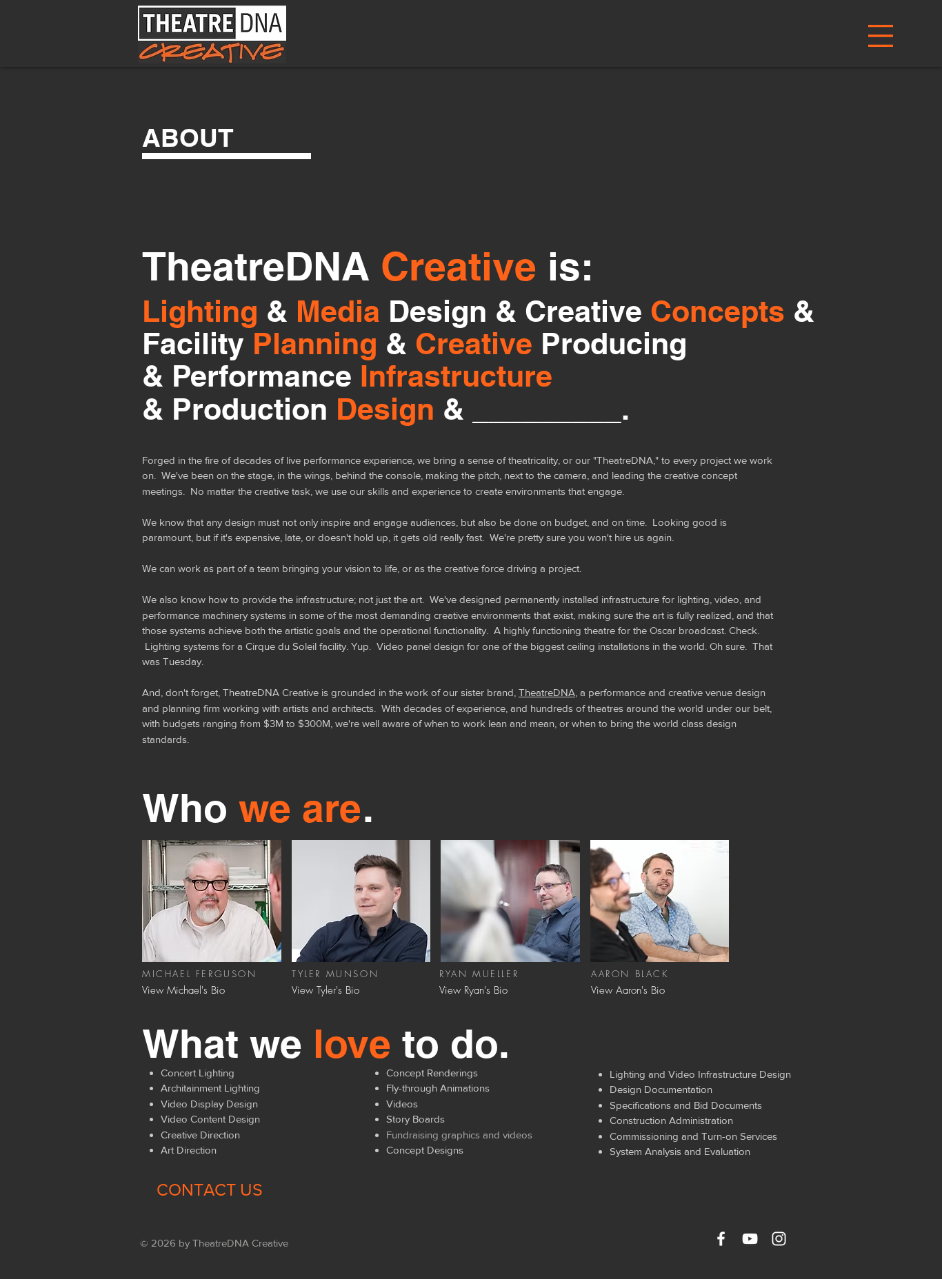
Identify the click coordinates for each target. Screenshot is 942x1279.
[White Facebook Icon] (721, 1238)
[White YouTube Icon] (750, 1238)
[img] (211, 901)
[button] (880, 36)
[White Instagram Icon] (779, 1238)
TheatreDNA (547, 692)
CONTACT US (210, 1189)
